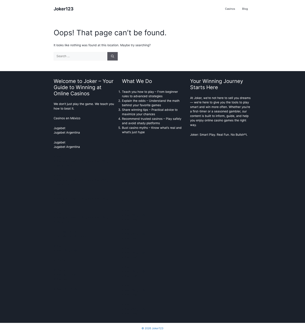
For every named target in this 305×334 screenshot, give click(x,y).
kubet (126, 210)
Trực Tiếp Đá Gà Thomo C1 (73, 236)
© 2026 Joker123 (152, 328)
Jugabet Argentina (67, 132)
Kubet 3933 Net (65, 274)
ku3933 (127, 201)
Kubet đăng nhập (66, 250)
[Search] (112, 56)
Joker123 (63, 8)
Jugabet (59, 128)
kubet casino (131, 219)
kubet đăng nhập (66, 289)
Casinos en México (67, 118)
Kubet (58, 156)
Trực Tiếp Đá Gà (65, 232)
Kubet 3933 (62, 279)
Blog (245, 8)
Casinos (230, 8)
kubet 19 (128, 161)
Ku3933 (59, 260)
